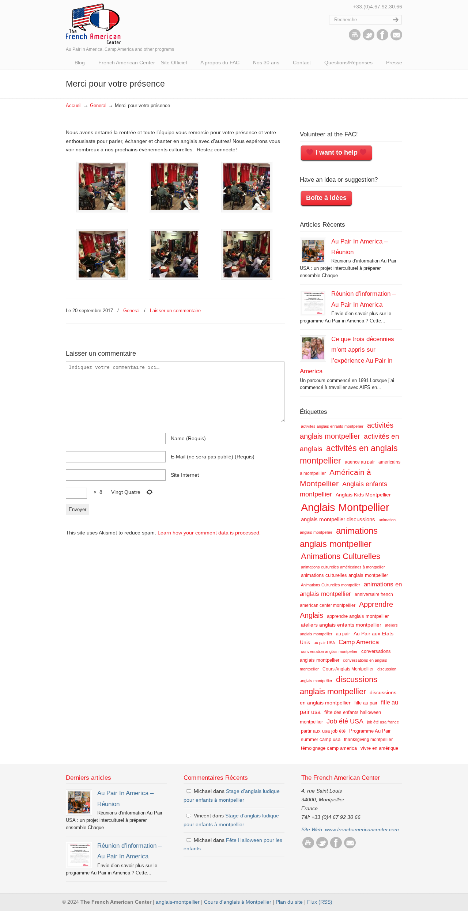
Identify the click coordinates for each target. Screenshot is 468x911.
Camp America (359, 642)
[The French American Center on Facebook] (382, 39)
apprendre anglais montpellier (358, 616)
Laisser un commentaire (175, 310)
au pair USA (324, 642)
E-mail (212, 457)
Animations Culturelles (340, 556)
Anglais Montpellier (345, 507)
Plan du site (289, 902)
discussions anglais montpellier (338, 685)
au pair (343, 633)
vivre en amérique (379, 748)
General (98, 105)
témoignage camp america (329, 748)
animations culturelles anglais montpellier (344, 575)
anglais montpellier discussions (338, 519)
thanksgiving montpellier (368, 739)
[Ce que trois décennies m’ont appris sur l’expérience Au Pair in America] (313, 348)
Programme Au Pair (369, 731)
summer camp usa (320, 739)
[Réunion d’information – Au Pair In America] (313, 303)
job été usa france (383, 722)
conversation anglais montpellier (329, 651)
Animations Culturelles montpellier (330, 585)
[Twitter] (368, 39)
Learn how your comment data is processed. (209, 533)
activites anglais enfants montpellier (332, 426)
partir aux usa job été (323, 731)
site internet (185, 475)
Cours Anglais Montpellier (348, 669)
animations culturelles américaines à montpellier (343, 567)
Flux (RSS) (319, 902)
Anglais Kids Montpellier (363, 495)
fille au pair (365, 703)
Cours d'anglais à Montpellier (237, 902)
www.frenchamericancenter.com (362, 829)
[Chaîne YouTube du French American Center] (355, 39)
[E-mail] (396, 39)
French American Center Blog (93, 23)
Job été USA (345, 721)
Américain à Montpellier (335, 478)
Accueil (74, 105)
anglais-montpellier (178, 902)
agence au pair (360, 462)
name (188, 438)
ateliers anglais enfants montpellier (341, 625)
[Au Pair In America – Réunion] (313, 251)
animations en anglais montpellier (351, 589)
